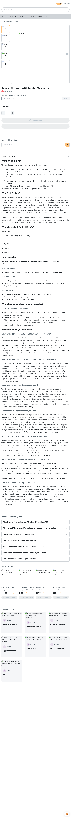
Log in (59, 3)
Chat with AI (32, 16)
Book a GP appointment (17, 16)
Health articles (42, 16)
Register (66, 3)
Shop (3, 16)
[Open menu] (7, 4)
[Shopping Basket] (53, 4)
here (10, 183)
